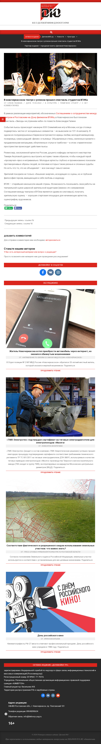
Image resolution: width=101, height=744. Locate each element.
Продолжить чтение (50, 371)
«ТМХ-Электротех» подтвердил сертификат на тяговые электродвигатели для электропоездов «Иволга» (50, 441)
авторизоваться (53, 240)
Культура (52, 103)
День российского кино (50, 635)
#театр (74, 103)
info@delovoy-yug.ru (33, 716)
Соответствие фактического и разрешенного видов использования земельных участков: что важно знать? (50, 547)
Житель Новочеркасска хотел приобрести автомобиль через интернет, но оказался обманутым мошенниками (50, 353)
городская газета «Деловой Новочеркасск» (58, 46)
